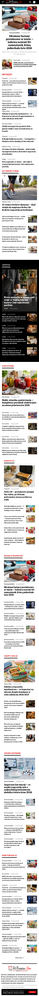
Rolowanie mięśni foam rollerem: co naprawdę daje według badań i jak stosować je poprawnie (14, 229)
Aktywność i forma (6, 146)
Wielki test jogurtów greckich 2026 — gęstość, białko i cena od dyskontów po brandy (17, 129)
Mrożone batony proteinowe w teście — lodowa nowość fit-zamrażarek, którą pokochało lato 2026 (19, 42)
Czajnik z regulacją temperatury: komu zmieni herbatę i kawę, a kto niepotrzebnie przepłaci (13, 428)
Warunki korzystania (19, 992)
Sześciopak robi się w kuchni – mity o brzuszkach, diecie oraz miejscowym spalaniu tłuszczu (14, 239)
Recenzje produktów (14, 32)
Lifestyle (4, 159)
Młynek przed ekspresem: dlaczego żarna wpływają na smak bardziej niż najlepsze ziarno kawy (14, 452)
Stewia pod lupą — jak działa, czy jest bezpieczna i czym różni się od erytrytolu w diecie (14, 817)
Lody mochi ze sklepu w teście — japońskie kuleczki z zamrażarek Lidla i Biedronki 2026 (14, 631)
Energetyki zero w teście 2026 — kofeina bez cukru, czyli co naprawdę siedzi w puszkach (13, 94)
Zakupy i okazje (6, 111)
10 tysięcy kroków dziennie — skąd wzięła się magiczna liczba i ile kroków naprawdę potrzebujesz (19, 151)
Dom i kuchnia (16, 60)
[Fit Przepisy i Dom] (13, 2)
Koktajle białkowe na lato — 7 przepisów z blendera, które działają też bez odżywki (14, 508)
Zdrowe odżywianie (6, 101)
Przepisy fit (4, 78)
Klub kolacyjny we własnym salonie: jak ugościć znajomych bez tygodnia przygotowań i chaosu (14, 319)
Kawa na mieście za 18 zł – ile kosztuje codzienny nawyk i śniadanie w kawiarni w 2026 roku (13, 352)
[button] (32, 992)
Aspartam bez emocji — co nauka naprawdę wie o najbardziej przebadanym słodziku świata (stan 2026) (18, 788)
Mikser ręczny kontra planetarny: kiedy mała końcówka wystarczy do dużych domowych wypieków (14, 441)
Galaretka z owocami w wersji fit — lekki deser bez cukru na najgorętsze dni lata (14, 530)
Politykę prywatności (8, 992)
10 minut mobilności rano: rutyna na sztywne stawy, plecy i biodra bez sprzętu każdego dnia (14, 249)
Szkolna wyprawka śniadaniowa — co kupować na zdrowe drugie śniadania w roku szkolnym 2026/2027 (18, 116)
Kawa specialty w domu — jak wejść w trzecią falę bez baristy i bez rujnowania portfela (18, 164)
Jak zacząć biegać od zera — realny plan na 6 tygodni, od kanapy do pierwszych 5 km (13, 219)
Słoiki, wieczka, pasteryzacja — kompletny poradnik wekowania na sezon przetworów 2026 (24, 64)
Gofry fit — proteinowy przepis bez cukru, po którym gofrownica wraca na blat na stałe (14, 83)
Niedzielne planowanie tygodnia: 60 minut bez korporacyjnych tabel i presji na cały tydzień (14, 341)
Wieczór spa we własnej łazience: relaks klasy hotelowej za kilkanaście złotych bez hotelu (13, 330)
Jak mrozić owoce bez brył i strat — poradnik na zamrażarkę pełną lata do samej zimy (14, 417)
